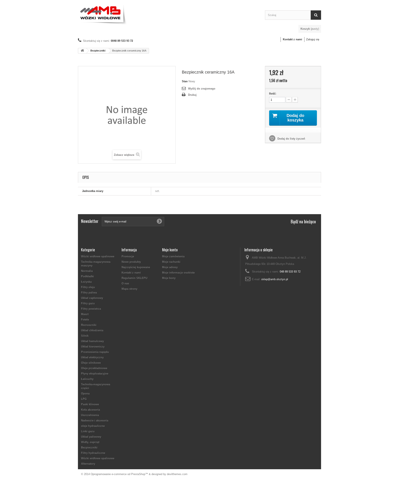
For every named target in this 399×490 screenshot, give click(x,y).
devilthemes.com (177, 474)
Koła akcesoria (90, 409)
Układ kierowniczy (93, 346)
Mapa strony (129, 288)
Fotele (85, 319)
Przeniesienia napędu (95, 352)
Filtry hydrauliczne (93, 452)
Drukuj (192, 94)
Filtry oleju (88, 287)
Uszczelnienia (90, 415)
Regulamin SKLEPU (134, 278)
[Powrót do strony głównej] (82, 50)
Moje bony (169, 278)
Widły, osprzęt (90, 442)
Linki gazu (88, 431)
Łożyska (86, 281)
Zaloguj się (312, 39)
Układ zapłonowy (92, 298)
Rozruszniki (88, 325)
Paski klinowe (90, 404)
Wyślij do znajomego (201, 88)
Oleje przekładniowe (94, 368)
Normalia (87, 271)
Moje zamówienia (173, 256)
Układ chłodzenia (92, 330)
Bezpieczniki (97, 50)
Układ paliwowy (91, 436)
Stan (185, 81)
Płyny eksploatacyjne (94, 373)
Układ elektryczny (92, 357)
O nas (125, 283)
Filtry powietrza (91, 308)
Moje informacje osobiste (178, 272)
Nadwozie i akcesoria (94, 420)
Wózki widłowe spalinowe (97, 256)
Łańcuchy (87, 379)
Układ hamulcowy (92, 341)
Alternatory (88, 463)
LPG (84, 398)
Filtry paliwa (89, 292)
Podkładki (87, 276)
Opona (85, 393)
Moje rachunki (171, 261)
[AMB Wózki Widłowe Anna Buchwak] (168, 14)
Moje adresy (170, 267)
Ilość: (272, 93)
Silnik (85, 335)
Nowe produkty (131, 261)
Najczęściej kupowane (136, 267)
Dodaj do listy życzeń (291, 138)
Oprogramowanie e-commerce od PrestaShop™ (119, 474)
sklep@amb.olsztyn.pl (274, 279)
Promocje (128, 256)
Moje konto (170, 249)
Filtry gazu (88, 303)
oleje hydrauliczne (93, 425)
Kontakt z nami (292, 39)
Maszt (85, 314)
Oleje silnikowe (91, 362)
